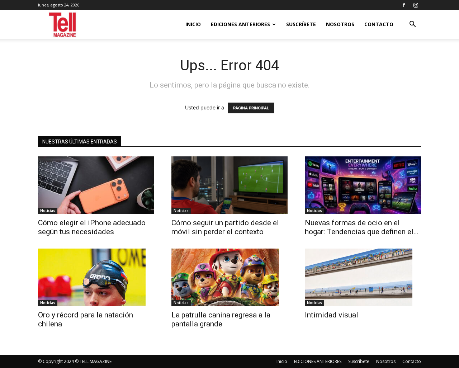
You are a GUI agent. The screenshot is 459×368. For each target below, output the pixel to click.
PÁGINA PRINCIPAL (251, 107)
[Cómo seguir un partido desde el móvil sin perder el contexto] (229, 185)
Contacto (378, 24)
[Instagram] (415, 5)
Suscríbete (301, 24)
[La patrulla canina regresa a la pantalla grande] (229, 277)
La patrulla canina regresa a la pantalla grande (220, 319)
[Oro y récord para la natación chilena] (96, 277)
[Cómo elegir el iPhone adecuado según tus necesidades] (96, 185)
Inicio (193, 24)
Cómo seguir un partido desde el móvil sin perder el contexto (225, 227)
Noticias (47, 210)
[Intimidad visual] (363, 277)
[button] (412, 25)
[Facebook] (403, 5)
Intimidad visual (333, 315)
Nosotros (340, 24)
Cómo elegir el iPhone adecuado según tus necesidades (92, 227)
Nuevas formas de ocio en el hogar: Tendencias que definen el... (362, 227)
